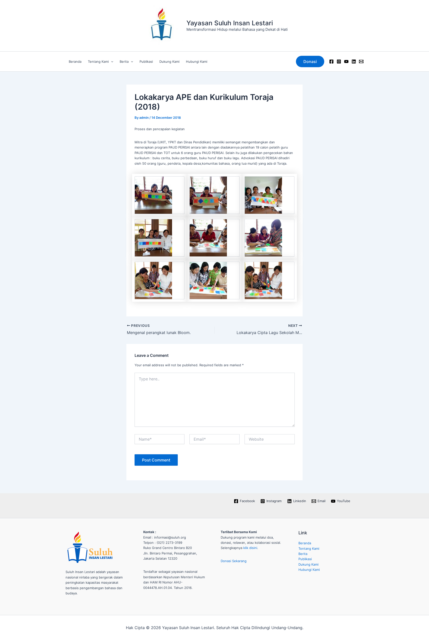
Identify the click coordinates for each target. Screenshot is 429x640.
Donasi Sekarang (234, 561)
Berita (124, 61)
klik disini (250, 548)
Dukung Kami (169, 61)
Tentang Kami (98, 61)
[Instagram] (339, 61)
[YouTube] (346, 61)
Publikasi (146, 61)
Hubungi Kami (196, 61)
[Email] (361, 61)
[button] (111, 61)
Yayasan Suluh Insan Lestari (229, 23)
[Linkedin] (354, 61)
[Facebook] (331, 61)
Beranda (75, 61)
